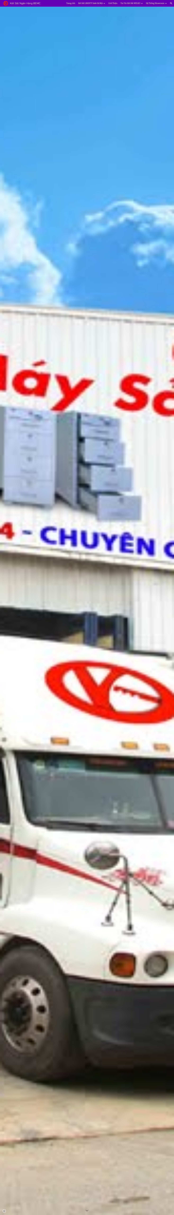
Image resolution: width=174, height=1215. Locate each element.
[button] (171, 3)
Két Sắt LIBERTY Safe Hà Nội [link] (90, 3)
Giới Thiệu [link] (112, 3)
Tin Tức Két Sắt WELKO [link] (130, 3)
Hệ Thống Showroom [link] (155, 3)
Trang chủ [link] (70, 3)
